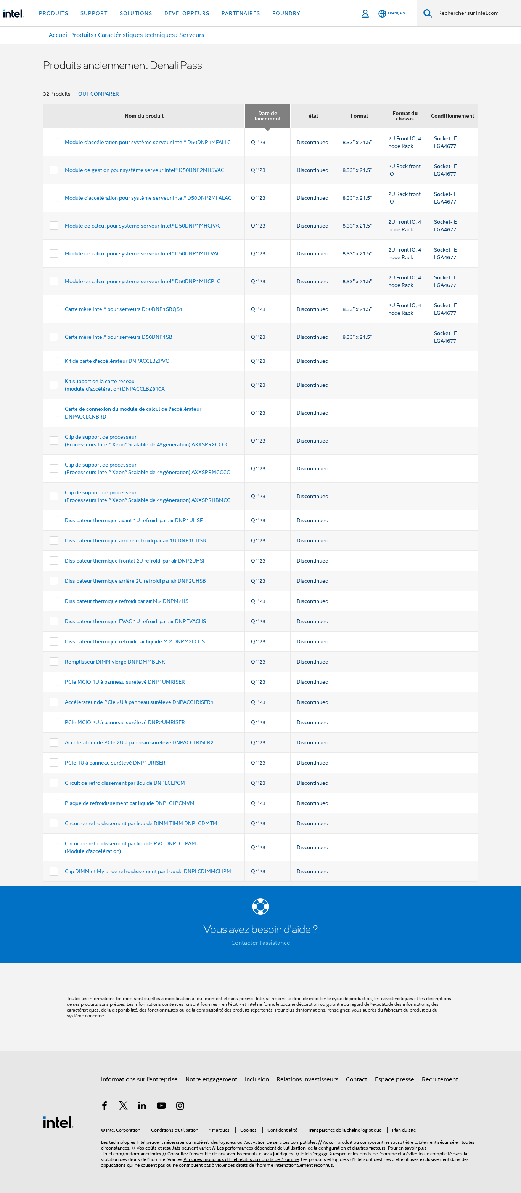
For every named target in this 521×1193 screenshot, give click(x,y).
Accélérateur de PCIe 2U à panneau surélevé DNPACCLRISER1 (139, 702)
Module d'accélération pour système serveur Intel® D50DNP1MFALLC (148, 142)
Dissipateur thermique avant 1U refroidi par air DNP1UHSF (134, 520)
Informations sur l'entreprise (139, 1079)
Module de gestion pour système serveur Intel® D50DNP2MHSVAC (144, 170)
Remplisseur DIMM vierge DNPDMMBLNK (115, 661)
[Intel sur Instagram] (180, 1107)
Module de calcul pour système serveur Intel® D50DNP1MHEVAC (142, 253)
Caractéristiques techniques (136, 35)
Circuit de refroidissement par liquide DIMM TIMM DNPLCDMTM (141, 823)
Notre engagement (211, 1079)
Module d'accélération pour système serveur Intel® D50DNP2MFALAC (148, 197)
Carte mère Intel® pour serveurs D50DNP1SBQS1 (124, 309)
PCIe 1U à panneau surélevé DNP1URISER (115, 762)
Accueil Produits (71, 35)
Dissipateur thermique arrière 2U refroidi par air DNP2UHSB (135, 580)
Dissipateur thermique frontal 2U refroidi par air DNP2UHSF (135, 560)
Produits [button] (53, 13)
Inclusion (257, 1079)
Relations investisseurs (307, 1079)
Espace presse (394, 1079)
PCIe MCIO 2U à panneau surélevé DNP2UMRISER (125, 722)
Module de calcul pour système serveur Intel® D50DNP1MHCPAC (143, 225)
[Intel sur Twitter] (123, 1107)
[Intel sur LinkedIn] (142, 1107)
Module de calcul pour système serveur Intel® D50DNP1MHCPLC (142, 281)
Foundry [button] (286, 13)
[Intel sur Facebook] (104, 1107)
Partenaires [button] (241, 13)
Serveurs (191, 35)
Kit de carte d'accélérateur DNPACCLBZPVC (117, 361)
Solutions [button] (136, 13)
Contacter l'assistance (260, 943)
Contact (356, 1079)
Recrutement (440, 1079)
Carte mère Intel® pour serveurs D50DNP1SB (118, 337)
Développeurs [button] (186, 13)
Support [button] (94, 13)
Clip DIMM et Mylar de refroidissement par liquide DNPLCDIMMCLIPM (148, 871)
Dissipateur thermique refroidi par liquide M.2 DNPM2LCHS (135, 641)
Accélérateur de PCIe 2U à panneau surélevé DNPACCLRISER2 (139, 742)
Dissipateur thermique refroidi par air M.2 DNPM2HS (126, 601)
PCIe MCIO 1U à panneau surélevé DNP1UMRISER (125, 681)
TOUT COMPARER (97, 93)
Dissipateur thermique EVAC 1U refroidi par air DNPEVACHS (135, 621)
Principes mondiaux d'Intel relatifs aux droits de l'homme (241, 1159)
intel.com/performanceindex (132, 1153)
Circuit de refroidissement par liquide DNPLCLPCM (125, 782)
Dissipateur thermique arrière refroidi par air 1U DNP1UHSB (135, 540)
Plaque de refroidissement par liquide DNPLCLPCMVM (130, 803)
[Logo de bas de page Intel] (58, 1122)
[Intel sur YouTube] (161, 1107)
